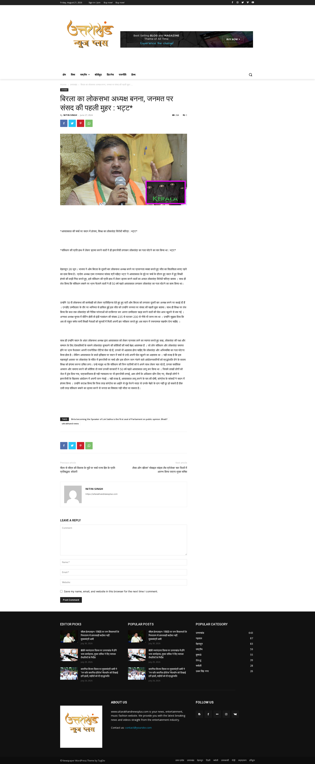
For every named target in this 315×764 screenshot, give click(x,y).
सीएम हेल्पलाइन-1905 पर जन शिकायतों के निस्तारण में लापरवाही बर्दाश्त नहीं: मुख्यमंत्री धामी (100, 635)
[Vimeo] (248, 3)
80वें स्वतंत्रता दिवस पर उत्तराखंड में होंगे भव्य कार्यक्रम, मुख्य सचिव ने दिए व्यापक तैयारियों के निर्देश (99, 654)
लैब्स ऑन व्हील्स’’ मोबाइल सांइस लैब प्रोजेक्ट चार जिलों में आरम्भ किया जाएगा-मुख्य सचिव (159, 469)
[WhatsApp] (89, 123)
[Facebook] (232, 3)
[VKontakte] (235, 714)
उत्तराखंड (73, 84)
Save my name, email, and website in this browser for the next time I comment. (111, 591)
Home (63, 84)
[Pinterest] (80, 123)
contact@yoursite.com (138, 727)
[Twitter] (243, 3)
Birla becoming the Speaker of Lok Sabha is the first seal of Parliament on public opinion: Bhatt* (119, 419)
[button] (250, 74)
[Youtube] (253, 3)
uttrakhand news (70, 423)
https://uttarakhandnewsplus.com (101, 494)
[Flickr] (217, 714)
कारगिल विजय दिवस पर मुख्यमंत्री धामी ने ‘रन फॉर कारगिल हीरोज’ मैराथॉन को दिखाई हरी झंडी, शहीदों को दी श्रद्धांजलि (99, 672)
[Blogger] (199, 714)
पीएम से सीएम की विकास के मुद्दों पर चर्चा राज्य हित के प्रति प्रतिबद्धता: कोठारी (87, 469)
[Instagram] (238, 3)
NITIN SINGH (70, 115)
